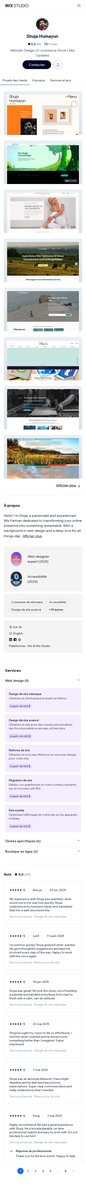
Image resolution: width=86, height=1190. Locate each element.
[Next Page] (73, 1171)
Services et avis (60, 80)
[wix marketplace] (16, 5)
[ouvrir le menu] (78, 6)
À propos (38, 80)
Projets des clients (15, 80)
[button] (43, 113)
